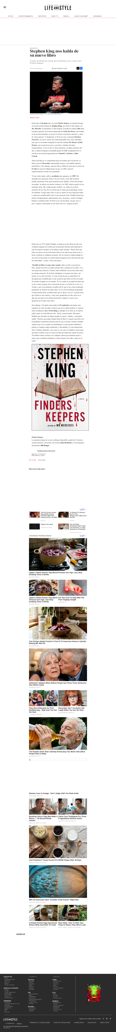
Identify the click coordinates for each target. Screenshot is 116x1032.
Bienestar (56, 1008)
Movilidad (32, 998)
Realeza (55, 982)
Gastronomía (57, 1002)
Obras (6, 1009)
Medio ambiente (33, 993)
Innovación (32, 1000)
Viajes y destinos (58, 1005)
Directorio (104, 1022)
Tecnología (8, 1007)
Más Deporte (8, 995)
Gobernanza (32, 996)
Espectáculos (57, 981)
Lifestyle (7, 996)
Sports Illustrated (11, 988)
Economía (7, 1005)
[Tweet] (78, 68)
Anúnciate (92, 1022)
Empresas (7, 1002)
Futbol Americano (10, 992)
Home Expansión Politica (12, 1003)
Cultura (55, 989)
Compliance (79, 1022)
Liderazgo (32, 1009)
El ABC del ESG (33, 1002)
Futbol (7, 989)
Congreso (32, 983)
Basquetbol (8, 993)
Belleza (55, 986)
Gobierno (31, 981)
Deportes (42, 16)
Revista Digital (9, 997)
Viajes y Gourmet (81, 16)
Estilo (10, 16)
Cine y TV (54, 16)
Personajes (56, 1006)
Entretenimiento (26, 16)
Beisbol (7, 990)
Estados (31, 986)
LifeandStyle (33, 976)
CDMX (30, 985)
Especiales (56, 976)
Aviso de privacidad (62, 1022)
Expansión (7, 1001)
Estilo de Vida (57, 1009)
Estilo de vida (57, 998)
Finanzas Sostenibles (35, 999)
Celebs (55, 996)
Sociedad (31, 989)
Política (31, 979)
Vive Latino (41, 460)
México (31, 982)
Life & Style (8, 976)
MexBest (55, 1001)
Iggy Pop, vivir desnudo (39, 454)
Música (66, 16)
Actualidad (32, 1008)
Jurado (55, 1010)
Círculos (56, 983)
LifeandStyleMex (103, 1018)
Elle (54, 992)
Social (31, 995)
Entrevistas (34, 48)
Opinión (31, 988)
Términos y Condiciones (40, 1022)
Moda (54, 985)
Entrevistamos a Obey (38, 455)
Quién (54, 979)
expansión (97, 16)
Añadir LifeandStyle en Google (60, 68)
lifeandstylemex (108, 1018)
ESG (5, 1010)
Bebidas (55, 1003)
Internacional (9, 1006)
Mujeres (7, 1012)
